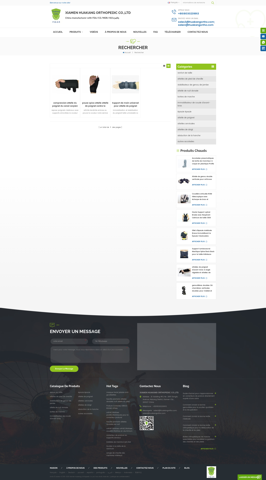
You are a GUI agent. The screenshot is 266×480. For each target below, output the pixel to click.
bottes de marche (186, 96)
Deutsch (71, 472)
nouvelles (139, 32)
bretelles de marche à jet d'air (118, 442)
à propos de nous (115, 32)
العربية (110, 472)
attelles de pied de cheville (190, 78)
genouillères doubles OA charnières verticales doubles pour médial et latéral (202, 288)
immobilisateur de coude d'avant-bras (194, 104)
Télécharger (173, 32)
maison (53, 468)
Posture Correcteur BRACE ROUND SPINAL (116, 407)
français (53, 472)
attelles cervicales (186, 123)
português (100, 472)
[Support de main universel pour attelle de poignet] (125, 84)
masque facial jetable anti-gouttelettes (117, 393)
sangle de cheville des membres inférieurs (115, 454)
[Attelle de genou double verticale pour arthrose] (184, 181)
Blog (187, 468)
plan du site (169, 468)
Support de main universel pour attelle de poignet (125, 104)
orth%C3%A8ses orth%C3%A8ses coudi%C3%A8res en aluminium (119, 429)
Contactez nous (198, 32)
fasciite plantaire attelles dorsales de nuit (116, 423)
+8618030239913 (188, 14)
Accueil (58, 32)
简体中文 (138, 472)
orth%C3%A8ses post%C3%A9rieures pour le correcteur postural (117, 415)
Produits (75, 32)
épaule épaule (184, 111)
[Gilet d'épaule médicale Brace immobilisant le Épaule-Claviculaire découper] (184, 235)
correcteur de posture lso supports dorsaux (116, 436)
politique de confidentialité (120, 477)
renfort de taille (185, 72)
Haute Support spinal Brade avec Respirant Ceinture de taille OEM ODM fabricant (201, 215)
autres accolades (186, 141)
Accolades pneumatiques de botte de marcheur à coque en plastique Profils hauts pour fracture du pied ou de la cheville (203, 161)
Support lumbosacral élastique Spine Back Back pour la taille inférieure (203, 251)
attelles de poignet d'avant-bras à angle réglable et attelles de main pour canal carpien (202, 270)
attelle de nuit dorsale (188, 90)
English (62, 472)
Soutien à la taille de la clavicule (116, 447)
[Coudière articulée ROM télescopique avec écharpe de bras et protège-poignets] (184, 199)
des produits (100, 468)
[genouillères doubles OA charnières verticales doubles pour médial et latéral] (184, 290)
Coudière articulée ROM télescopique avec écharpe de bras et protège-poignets (202, 197)
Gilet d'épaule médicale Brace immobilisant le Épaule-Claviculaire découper (202, 233)
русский (81, 472)
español (90, 472)
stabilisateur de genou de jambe (193, 84)
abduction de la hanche (189, 135)
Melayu (118, 472)
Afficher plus (198, 169)
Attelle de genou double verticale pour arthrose (202, 178)
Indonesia (128, 472)
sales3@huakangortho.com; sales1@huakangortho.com (196, 23)
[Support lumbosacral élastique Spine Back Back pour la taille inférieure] (184, 253)
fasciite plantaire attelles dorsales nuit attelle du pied (118, 400)
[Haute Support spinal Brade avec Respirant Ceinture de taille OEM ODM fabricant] (184, 217)
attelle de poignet (186, 117)
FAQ (155, 32)
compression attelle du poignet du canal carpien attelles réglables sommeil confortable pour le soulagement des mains (65, 104)
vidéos (94, 32)
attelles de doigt (185, 129)
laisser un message (249, 477)
